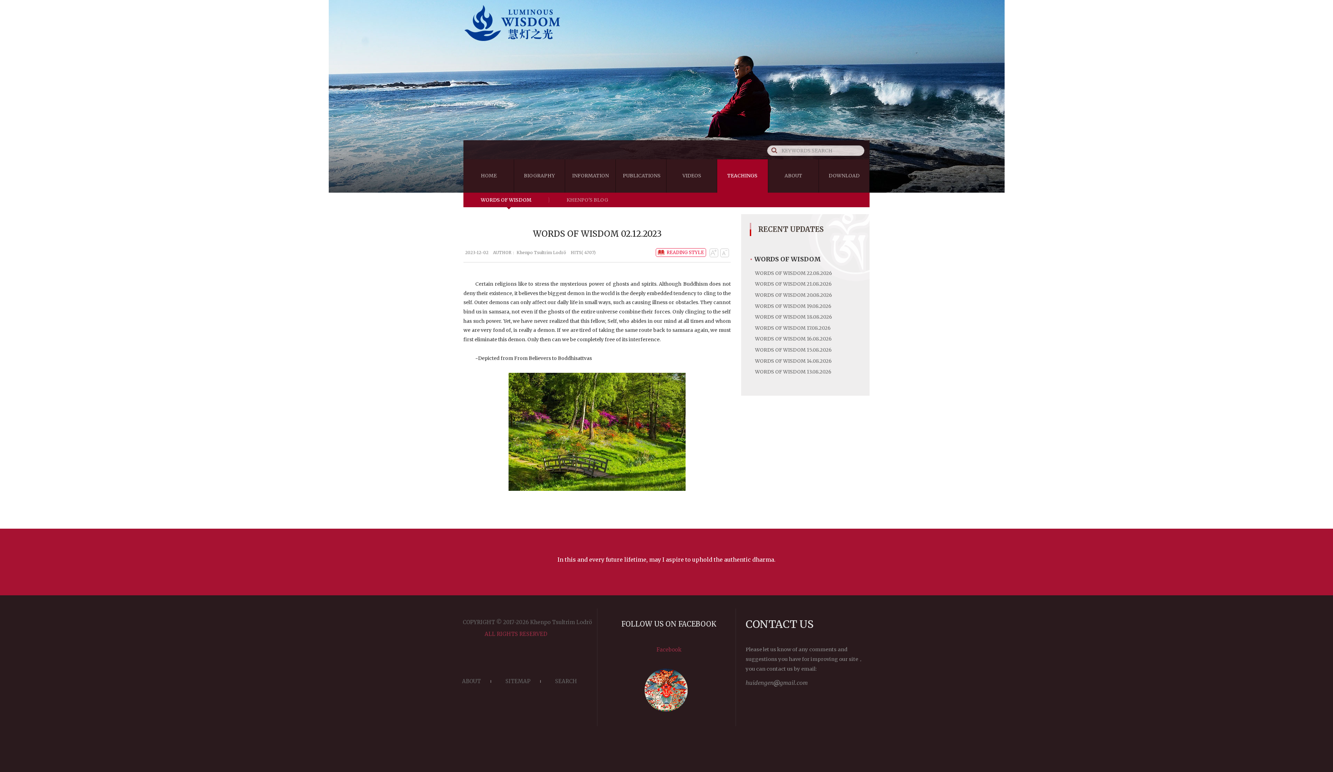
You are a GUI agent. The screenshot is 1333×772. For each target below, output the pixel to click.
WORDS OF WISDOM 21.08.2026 (793, 284)
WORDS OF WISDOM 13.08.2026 (793, 372)
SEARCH (566, 681)
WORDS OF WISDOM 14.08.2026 (793, 361)
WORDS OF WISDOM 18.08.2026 (793, 317)
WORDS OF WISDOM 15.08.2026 (793, 350)
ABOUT (471, 681)
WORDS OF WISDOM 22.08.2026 (793, 273)
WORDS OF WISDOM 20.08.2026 (793, 295)
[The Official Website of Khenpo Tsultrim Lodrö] (666, 42)
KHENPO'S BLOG (587, 200)
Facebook (668, 649)
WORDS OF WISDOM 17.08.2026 (793, 328)
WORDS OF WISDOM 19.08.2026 (793, 306)
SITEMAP (517, 681)
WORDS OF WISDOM (506, 200)
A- (724, 253)
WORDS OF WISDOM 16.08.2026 (793, 339)
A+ (713, 253)
